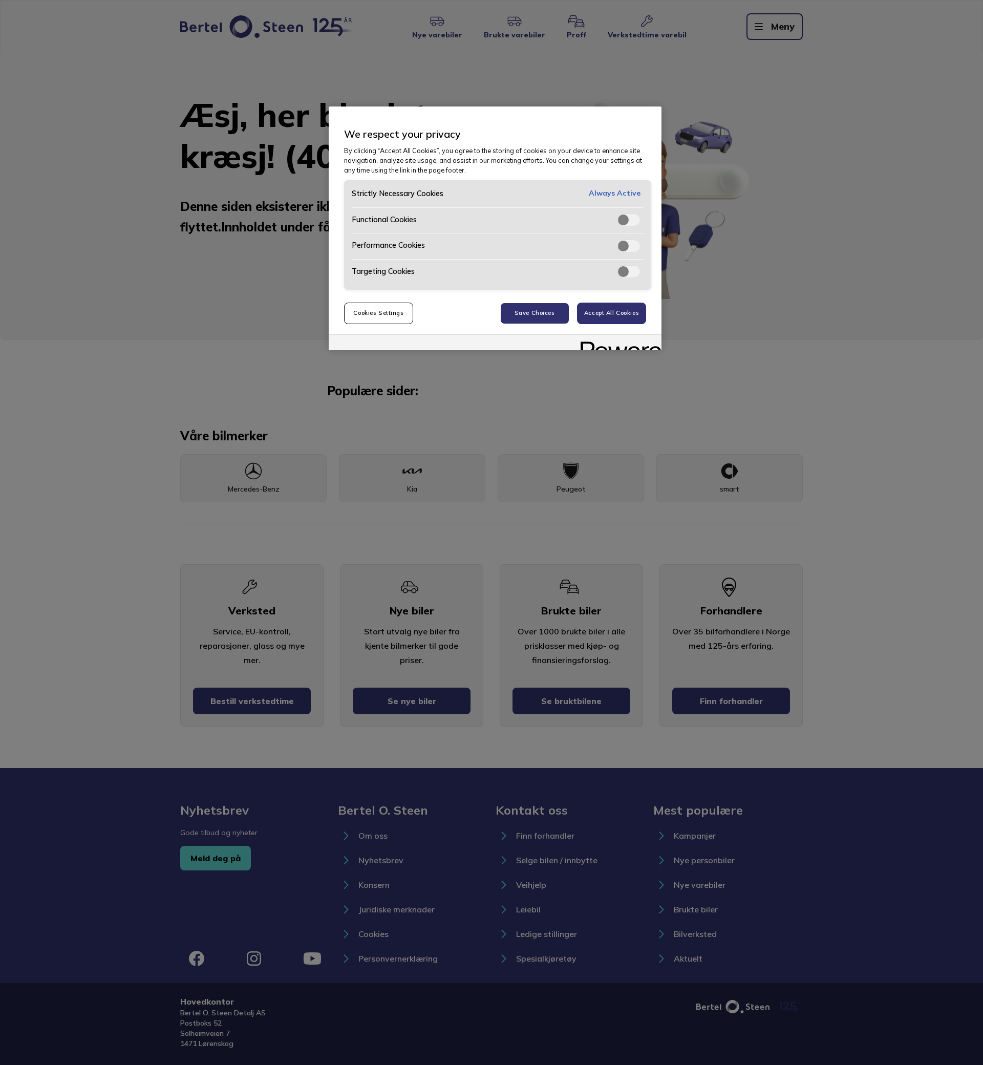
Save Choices (535, 312)
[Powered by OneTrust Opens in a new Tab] (617, 343)
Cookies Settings (378, 312)
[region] (495, 228)
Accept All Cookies (611, 312)
